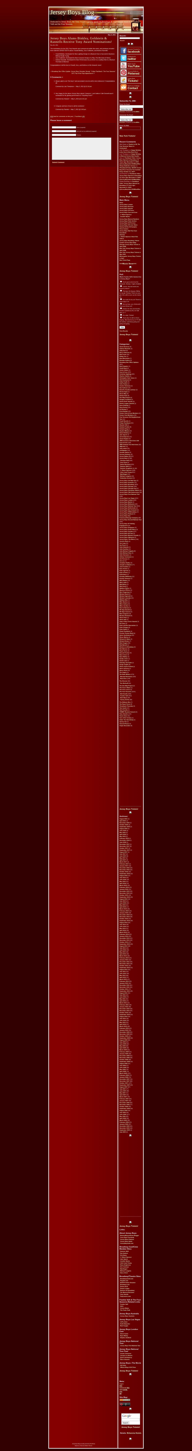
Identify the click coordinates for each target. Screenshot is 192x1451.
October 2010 (124, 1012)
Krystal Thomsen (125, 578)
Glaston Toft (123, 425)
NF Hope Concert (125, 611)
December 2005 (125, 1126)
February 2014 (124, 934)
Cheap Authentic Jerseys (128, 166)
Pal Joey (122, 623)
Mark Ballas (123, 580)
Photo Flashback (125, 631)
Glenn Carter (124, 1333)
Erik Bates (123, 1255)
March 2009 (123, 1050)
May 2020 (123, 832)
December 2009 (125, 1032)
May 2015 (123, 905)
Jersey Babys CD (125, 456)
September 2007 (125, 1085)
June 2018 (123, 842)
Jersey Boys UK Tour (126, 533)
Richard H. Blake (125, 639)
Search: (123, 36)
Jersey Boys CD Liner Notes (129, 225)
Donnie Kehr (123, 395)
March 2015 (123, 909)
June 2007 (123, 1091)
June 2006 (123, 1114)
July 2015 (123, 901)
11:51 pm (84, 99)
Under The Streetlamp (126, 719)
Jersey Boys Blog (72, 12)
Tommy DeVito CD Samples (128, 227)
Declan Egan (124, 391)
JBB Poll (122, 446)
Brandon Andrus (125, 360)
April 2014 (123, 930)
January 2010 (124, 1030)
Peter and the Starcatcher (128, 625)
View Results (124, 331)
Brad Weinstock (125, 358)
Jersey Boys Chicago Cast (128, 488)
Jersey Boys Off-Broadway (128, 512)
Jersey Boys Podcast (126, 514)
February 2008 (124, 1075)
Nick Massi (123, 697)
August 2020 (123, 828)
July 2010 (123, 1018)
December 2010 (125, 1008)
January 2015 (124, 912)
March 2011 (123, 1003)
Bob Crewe (123, 354)
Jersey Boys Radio (126, 1241)
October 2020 (124, 824)
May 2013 (123, 952)
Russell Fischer (125, 653)
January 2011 (124, 1006)
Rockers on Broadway (127, 647)
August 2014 (123, 922)
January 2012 (124, 983)
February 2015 (124, 911)
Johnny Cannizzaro (126, 557)
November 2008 (125, 1057)
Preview (122, 111)
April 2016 (123, 883)
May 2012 (123, 975)
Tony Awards (124, 714)
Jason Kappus (124, 438)
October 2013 (124, 942)
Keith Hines (123, 574)
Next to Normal (124, 608)
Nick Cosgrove (124, 613)
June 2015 (123, 903)
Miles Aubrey (124, 604)
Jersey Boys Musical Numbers (129, 219)
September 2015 (125, 897)
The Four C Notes (125, 687)
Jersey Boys (124, 458)
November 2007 (125, 1081)
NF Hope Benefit (125, 609)
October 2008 (124, 1059)
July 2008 (123, 1065)
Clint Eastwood (124, 380)
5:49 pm (83, 109)
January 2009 (124, 1053)
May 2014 (123, 928)
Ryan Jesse (123, 654)
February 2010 (124, 1028)
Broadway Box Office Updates (129, 362)
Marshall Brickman (126, 676)
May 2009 (123, 1046)
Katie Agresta (124, 570)
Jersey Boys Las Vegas (127, 498)
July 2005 (123, 1132)
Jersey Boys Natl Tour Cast (128, 231)
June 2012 (123, 973)
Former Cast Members (127, 415)
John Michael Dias (125, 553)
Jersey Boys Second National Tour (131, 519)
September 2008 (125, 1061)
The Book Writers (125, 674)
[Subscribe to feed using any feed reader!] (130, 129)
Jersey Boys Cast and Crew (128, 212)
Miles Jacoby (124, 606)
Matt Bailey (123, 584)
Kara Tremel (123, 568)
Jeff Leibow (123, 448)
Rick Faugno (123, 643)
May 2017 (123, 858)
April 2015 (123, 907)
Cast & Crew (123, 372)
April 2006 (123, 1118)
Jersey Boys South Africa (128, 529)
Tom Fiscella (124, 710)
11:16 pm (89, 86)
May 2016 (123, 881)
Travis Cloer (123, 716)
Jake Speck (123, 434)
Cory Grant (123, 462)
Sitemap (122, 234)
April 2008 (123, 1071)
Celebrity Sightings (126, 374)
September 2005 (125, 1130)
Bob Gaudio (124, 694)
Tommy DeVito (124, 699)
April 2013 (123, 954)
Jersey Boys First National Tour (130, 494)
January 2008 (124, 1077)
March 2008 (123, 1073)
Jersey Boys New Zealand (128, 510)
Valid (123, 1389)
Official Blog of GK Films (128, 1367)
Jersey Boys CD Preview (127, 223)
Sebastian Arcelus (126, 478)
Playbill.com (124, 1280)
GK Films (123, 1365)
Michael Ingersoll (125, 596)
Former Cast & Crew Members (129, 413)
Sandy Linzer (124, 658)
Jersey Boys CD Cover (127, 210)
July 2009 (123, 1042)
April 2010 (123, 1024)
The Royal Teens (125, 704)
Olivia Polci (123, 617)
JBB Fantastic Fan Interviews (129, 444)
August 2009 (123, 1040)
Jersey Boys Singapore (127, 527)
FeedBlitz (136, 111)
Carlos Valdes (124, 370)
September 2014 (125, 920)
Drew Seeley (124, 407)
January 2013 (124, 959)
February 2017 (124, 864)
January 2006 (124, 1124)
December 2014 (125, 914)
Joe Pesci (123, 545)
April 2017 (123, 860)
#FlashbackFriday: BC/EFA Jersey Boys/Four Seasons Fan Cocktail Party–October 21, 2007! (130, 169)
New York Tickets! (127, 136)
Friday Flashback (125, 423)
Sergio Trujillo (124, 664)
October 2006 (124, 1106)
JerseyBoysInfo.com (126, 1243)
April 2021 (123, 820)
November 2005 (125, 1128)
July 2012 (123, 971)
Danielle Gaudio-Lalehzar (128, 389)
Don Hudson (124, 1253)
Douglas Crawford (125, 399)
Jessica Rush (124, 541)
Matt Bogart (123, 474)
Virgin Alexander (125, 725)
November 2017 (125, 846)
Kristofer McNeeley (126, 576)
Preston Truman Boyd (126, 633)
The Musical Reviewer (127, 1292)
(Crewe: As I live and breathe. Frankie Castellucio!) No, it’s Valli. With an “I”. (130, 310)
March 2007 (123, 1096)
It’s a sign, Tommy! (128, 315)
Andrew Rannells (125, 348)
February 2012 (124, 981)
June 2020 (123, 830)
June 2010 (123, 1020)
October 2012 (124, 965)
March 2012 (123, 979)
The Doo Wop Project (126, 685)
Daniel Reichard (125, 464)
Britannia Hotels (134, 1433)
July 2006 (123, 1112)
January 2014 (124, 936)
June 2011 (123, 997)
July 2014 (123, 924)
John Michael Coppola (127, 551)
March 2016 (123, 885)
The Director (123, 681)
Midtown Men (124, 600)
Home (121, 202)
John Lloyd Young (126, 472)
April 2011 (123, 1001)
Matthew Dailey (124, 588)
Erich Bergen (124, 411)
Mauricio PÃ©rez (125, 590)
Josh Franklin (124, 566)
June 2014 (123, 926)
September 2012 (125, 967)
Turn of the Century (126, 718)
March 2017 (123, 862)
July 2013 (123, 948)
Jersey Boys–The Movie (127, 539)
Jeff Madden (123, 450)
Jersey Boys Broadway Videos (129, 240)
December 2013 (125, 938)
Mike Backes (124, 602)
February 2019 (124, 838)
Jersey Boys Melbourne (127, 504)
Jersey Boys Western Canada (129, 535)
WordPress (92, 1443)
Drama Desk (124, 1286)
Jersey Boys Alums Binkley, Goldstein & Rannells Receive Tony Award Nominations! (81, 40)
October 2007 (124, 1083)
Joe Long (122, 543)
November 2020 (125, 822)
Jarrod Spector (124, 436)
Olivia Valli (123, 619)
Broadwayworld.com (126, 1278)
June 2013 (123, 950)
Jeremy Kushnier (125, 454)
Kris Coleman (124, 1267)
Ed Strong (123, 409)
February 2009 (124, 1051)
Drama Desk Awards (126, 401)
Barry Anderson (125, 352)
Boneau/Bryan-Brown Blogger (129, 1235)
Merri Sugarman (125, 592)
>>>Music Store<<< (128, 264)
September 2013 (125, 944)
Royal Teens (123, 651)
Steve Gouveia (124, 668)
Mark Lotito (123, 582)
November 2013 (125, 940)
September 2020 (125, 826)
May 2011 (123, 999)
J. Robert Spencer (126, 214)
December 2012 (125, 961)
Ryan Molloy (123, 656)
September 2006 (125, 1108)
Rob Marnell (123, 645)
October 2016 (124, 871)
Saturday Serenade (126, 662)
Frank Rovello (124, 421)
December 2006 (125, 1102)
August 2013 (123, 946)
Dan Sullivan (124, 387)
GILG (121, 1306)
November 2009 (125, 1034)
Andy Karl (123, 350)
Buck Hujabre (124, 366)
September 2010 (125, 1014)
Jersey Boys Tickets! (129, 196)
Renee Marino (124, 637)
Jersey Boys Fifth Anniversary (129, 492)
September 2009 (125, 1038)
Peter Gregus (124, 627)
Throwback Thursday (126, 706)
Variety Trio (123, 721)
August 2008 (123, 1063)
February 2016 (124, 887)
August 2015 (123, 899)
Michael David (124, 594)
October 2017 (124, 848)
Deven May (123, 393)
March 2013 (123, 956)
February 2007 (124, 1098)
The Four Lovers (125, 689)
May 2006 (123, 1116)
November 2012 (125, 963)
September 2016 (125, 873)
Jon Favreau (123, 559)
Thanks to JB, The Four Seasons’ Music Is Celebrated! (130, 146)
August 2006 (123, 1110)
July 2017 (123, 854)
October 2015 (124, 895)
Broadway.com (125, 1284)
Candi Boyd (123, 368)
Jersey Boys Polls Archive (128, 221)
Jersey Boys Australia (127, 482)
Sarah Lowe (123, 660)
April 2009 (123, 1048)
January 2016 (124, 889)
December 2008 (125, 1055)
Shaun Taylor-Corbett (126, 666)
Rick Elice (123, 678)
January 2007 (124, 1100)
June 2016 (123, 879)
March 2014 (123, 932)
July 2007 (123, 1089)
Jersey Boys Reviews (126, 206)
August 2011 (123, 993)
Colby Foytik (123, 382)
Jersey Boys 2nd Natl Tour (128, 480)
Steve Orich (123, 670)
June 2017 (123, 856)
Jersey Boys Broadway (127, 484)
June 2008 (123, 1067)
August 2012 (123, 969)
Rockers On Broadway (127, 1290)
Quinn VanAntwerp (125, 635)
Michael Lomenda (125, 598)
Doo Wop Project (125, 397)
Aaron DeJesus (124, 346)
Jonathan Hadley (125, 562)
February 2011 (124, 1004)
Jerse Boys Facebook (127, 1237)
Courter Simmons (125, 386)
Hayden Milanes (125, 431)
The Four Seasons (125, 691)
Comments (124, 1387)
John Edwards (124, 547)
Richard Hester (124, 641)
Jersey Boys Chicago (126, 486)
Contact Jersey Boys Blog (128, 242)
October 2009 (124, 1036)
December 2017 (125, 844)
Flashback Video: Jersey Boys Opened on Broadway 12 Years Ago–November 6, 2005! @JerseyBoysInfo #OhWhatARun (130, 185)
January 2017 (124, 866)
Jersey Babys (124, 1308)
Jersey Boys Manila (126, 502)
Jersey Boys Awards (126, 208)
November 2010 (125, 1010)
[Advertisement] (130, 767)
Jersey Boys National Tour (128, 506)
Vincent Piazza (124, 723)
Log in (121, 1384)
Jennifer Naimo (125, 216)
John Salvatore (124, 555)
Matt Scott (123, 586)
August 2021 (123, 819)
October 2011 (124, 989)
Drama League (124, 1288)
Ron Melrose (123, 649)
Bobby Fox (123, 356)
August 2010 (123, 1016)
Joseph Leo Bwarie (126, 564)
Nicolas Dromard (125, 615)
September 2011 (125, 991)
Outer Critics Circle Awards (128, 621)
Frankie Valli (124, 695)
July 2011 (123, 995)
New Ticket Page (125, 260)
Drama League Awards (127, 403)
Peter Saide (123, 629)
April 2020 (123, 834)
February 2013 (124, 958)
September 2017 (125, 850)
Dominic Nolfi (124, 466)
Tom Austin (123, 708)
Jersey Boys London (126, 204)
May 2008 (123, 1069)
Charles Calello (124, 376)
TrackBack (80, 116)
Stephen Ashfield (125, 1337)
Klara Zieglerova (125, 1265)
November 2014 (125, 916)
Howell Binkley (124, 433)
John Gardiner (124, 549)
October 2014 (124, 918)
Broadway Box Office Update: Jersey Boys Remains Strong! (71, 71)
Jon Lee (122, 561)
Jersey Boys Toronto (126, 531)
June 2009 (123, 1044)
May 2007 (123, 1093)
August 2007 (123, 1087)
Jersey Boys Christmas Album (129, 490)
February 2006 (124, 1122)
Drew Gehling (124, 405)
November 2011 (124, 987)
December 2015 (125, 891)
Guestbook (123, 232)
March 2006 (123, 1120)
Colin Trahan (123, 384)
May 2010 (123, 1022)
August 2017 (123, 852)
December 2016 (125, 867)
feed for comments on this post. (62, 116)
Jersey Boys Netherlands (128, 508)
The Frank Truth (125, 1310)
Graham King (124, 429)
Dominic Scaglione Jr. (127, 468)
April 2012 (123, 977)
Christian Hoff (124, 460)
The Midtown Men (125, 702)
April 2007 (123, 1095)
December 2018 (125, 840)
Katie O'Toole (124, 572)
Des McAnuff (124, 683)
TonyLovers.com (125, 1296)
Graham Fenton (124, 427)
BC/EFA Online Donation (127, 1282)
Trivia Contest (124, 229)
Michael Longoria (125, 476)
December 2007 (125, 1079)
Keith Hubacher (125, 1324)
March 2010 (123, 1026)
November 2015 (125, 893)
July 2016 (123, 877)
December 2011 (124, 985)
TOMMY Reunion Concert (127, 712)
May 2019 (123, 836)
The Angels (123, 672)
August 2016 (123, 875)
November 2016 (125, 869)
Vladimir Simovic (88, 1445)
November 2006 (125, 1104)
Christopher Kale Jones (127, 378)
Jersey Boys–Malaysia (127, 537)
